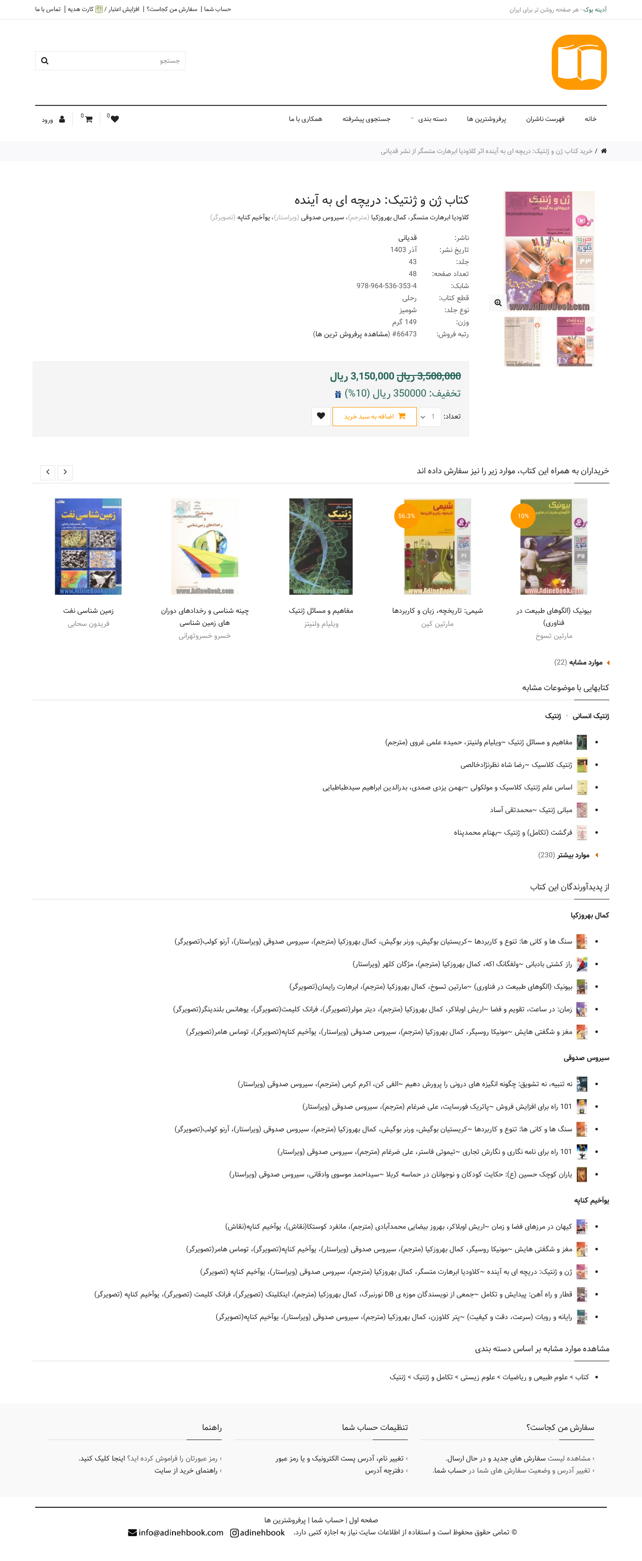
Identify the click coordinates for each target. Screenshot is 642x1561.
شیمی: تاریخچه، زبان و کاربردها (437, 611)
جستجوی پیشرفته (367, 118)
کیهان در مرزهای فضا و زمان (533, 1227)
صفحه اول (363, 1520)
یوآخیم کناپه (253, 217)
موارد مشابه (585, 663)
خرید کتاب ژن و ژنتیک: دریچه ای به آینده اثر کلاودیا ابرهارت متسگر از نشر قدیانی (487, 151)
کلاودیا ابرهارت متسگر (439, 217)
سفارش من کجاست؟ (171, 9)
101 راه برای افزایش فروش (535, 1107)
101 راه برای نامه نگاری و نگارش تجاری (518, 1152)
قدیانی (407, 238)
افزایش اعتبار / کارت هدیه (103, 9)
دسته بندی (432, 118)
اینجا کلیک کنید (102, 1459)
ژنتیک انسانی (591, 716)
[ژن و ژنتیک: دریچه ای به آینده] (498, 303)
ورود (48, 119)
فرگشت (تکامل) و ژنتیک (539, 833)
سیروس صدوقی (322, 217)
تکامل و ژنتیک (433, 1377)
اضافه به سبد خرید (369, 416)
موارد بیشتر (573, 855)
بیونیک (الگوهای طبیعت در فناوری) (553, 617)
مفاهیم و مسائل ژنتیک (321, 611)
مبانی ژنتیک (556, 810)
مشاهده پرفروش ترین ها (351, 334)
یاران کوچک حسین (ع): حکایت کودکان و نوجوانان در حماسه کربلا (480, 1174)
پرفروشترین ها (486, 118)
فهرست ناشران (545, 118)
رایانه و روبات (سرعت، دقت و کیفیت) (520, 1317)
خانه (591, 118)
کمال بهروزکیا (388, 217)
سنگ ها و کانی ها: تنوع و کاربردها (524, 942)
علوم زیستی (477, 1377)
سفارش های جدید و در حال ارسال (496, 1459)
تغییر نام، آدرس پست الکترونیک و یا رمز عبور (339, 1459)
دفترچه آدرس (384, 1471)
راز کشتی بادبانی (550, 964)
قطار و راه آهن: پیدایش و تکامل (527, 1294)
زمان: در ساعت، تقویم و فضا (532, 1009)
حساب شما (217, 9)
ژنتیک (553, 716)
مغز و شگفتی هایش (544, 1032)
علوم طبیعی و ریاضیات (535, 1377)
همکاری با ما (306, 118)
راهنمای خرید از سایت (186, 1471)
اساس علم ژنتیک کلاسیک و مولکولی (522, 788)
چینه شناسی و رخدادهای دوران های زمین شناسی (205, 617)
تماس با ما (48, 9)
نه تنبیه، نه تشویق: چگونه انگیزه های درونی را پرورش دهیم (489, 1084)
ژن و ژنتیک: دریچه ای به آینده (530, 1272)
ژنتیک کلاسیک (553, 765)
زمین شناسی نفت (88, 611)
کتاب (582, 1377)
